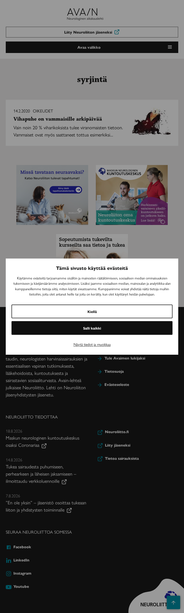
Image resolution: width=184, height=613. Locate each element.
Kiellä (92, 311)
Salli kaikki (92, 327)
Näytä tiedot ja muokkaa (92, 344)
